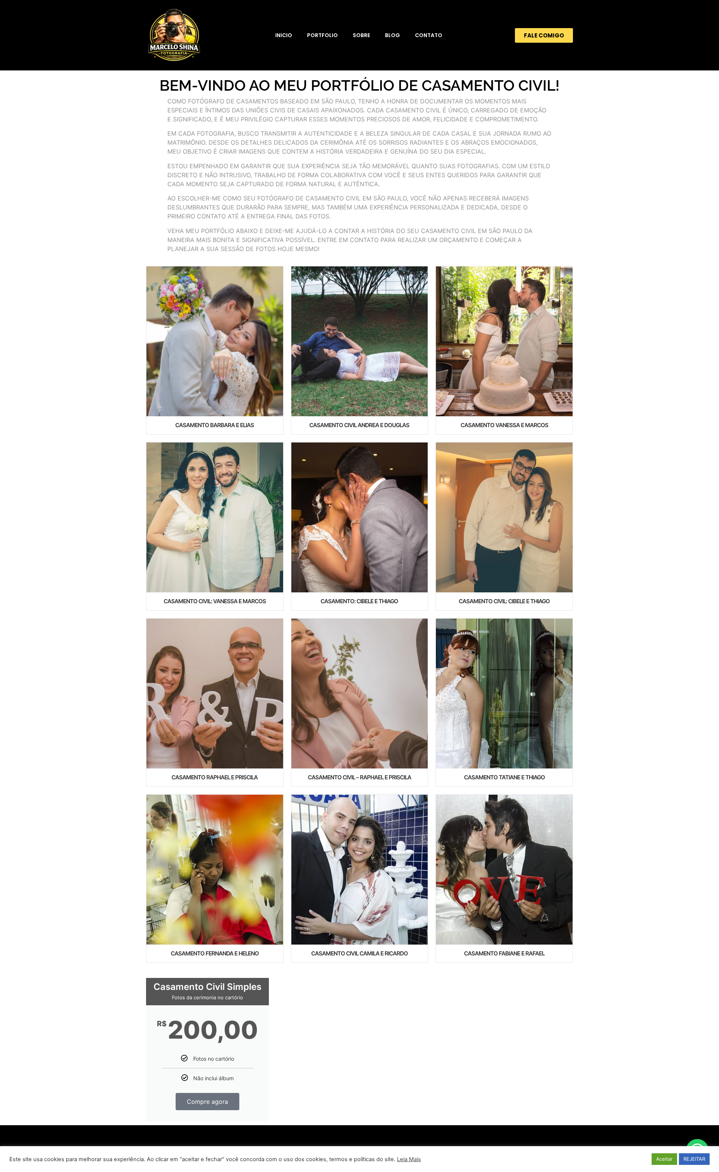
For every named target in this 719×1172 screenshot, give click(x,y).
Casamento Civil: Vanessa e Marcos (215, 601)
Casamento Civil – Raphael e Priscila (359, 777)
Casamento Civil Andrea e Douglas (359, 425)
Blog (392, 35)
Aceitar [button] (664, 1159)
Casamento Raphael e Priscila (215, 777)
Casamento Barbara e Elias (214, 425)
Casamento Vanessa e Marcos (504, 425)
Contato (428, 35)
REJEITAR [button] (694, 1159)
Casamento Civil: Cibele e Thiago (504, 601)
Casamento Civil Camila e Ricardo (359, 953)
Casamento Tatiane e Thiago (504, 777)
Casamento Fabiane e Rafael (504, 953)
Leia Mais (409, 1159)
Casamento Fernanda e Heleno (215, 953)
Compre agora (207, 1101)
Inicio (283, 35)
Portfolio (322, 35)
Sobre (361, 35)
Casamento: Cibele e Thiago (359, 601)
